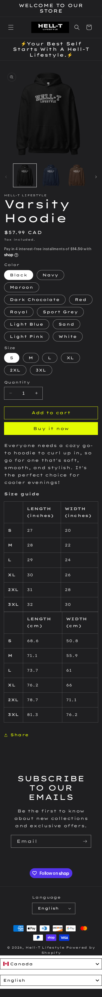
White (67, 336)
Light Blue (27, 324)
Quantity (17, 382)
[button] (11, 27)
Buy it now (51, 428)
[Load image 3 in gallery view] (76, 175)
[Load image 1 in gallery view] (24, 175)
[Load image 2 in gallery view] (50, 175)
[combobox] (51, 963)
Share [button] (19, 734)
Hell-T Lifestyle (45, 947)
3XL (41, 370)
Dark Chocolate (35, 299)
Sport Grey (60, 311)
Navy (50, 275)
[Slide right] (96, 177)
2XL (15, 370)
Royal (19, 311)
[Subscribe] (85, 841)
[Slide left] (6, 177)
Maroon (21, 287)
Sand (66, 324)
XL (70, 357)
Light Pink (27, 336)
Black (18, 275)
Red (81, 299)
